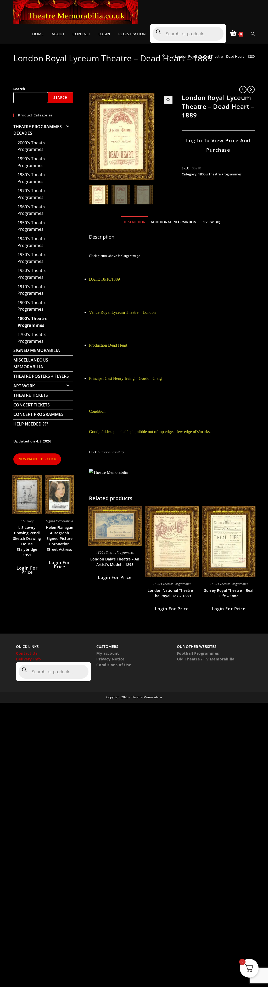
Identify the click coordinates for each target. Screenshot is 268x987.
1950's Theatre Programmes (32, 226)
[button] (168, 100)
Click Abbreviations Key (106, 452)
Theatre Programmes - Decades (38, 130)
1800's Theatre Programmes (220, 174)
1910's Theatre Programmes (32, 290)
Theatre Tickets (30, 395)
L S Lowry (27, 521)
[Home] (163, 56)
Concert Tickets (31, 405)
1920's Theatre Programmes (32, 274)
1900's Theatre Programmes (32, 306)
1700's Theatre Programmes (32, 338)
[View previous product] (243, 89)
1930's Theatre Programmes (32, 258)
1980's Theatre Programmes (32, 178)
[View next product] (251, 89)
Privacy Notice (110, 659)
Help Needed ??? (30, 424)
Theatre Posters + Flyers (41, 376)
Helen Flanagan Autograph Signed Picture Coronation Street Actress (59, 538)
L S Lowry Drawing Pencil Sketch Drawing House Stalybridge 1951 (27, 541)
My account (107, 653)
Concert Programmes (38, 414)
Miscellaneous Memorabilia (30, 363)
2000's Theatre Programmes (32, 146)
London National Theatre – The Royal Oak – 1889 (172, 593)
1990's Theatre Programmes (32, 162)
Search (19, 88)
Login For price (115, 577)
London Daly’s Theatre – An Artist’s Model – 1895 (114, 562)
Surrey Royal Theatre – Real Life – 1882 (228, 593)
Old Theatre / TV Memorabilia (205, 659)
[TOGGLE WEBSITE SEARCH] (253, 34)
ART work (24, 386)
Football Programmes (198, 653)
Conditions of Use (113, 664)
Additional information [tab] (173, 222)
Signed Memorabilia (36, 350)
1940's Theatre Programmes (32, 242)
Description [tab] (135, 222)
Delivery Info (28, 659)
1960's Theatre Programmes (32, 210)
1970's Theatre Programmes (32, 194)
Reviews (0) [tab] (211, 222)
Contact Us (26, 653)
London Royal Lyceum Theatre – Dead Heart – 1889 (215, 56)
